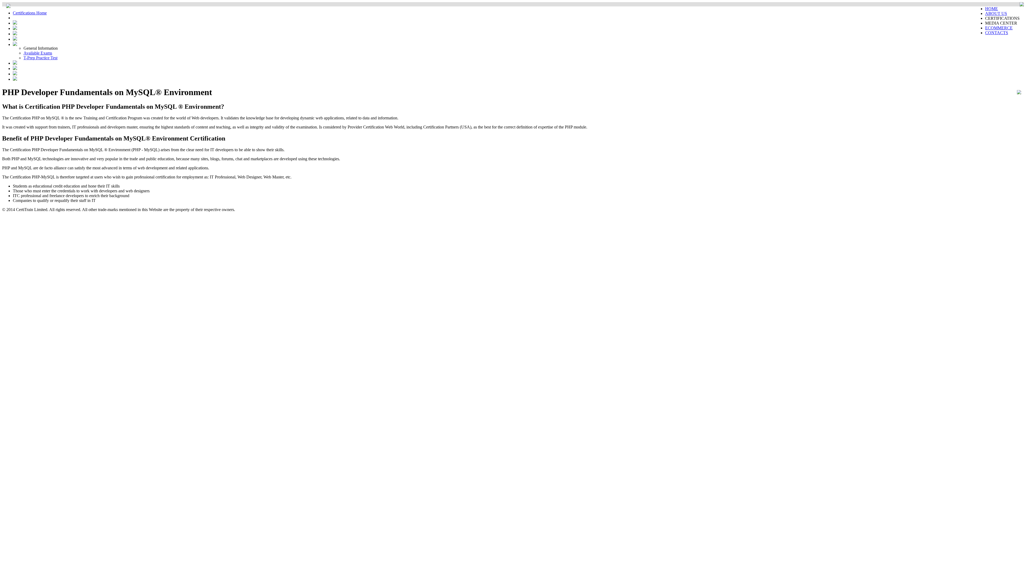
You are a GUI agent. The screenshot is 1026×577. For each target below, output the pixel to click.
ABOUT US (996, 13)
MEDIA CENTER (1001, 23)
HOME (991, 8)
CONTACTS (996, 32)
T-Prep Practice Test (40, 58)
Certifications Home (30, 13)
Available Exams (38, 53)
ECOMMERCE (999, 28)
